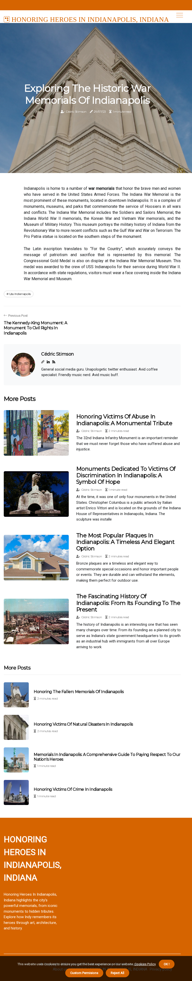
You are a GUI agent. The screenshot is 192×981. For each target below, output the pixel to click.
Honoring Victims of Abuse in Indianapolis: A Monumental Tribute (124, 419)
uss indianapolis (20, 294)
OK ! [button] (167, 964)
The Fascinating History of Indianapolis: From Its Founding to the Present (128, 603)
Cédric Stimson (76, 111)
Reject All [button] (117, 973)
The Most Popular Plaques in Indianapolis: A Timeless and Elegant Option (125, 542)
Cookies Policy (145, 964)
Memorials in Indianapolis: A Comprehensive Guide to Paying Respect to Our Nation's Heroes (107, 757)
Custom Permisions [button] (84, 973)
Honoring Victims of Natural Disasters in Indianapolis (83, 724)
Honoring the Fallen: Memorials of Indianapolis (79, 691)
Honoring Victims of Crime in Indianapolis (73, 789)
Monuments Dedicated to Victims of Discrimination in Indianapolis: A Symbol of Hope (126, 475)
